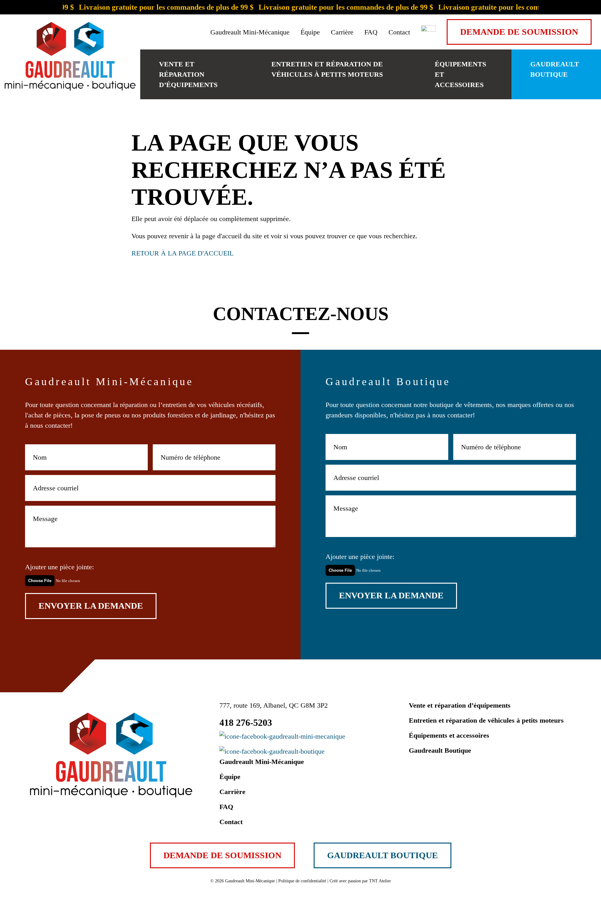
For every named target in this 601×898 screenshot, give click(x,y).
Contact (399, 32)
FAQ (371, 32)
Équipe (310, 32)
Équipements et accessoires (460, 74)
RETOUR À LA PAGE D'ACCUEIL (182, 253)
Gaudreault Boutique (554, 69)
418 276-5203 (245, 722)
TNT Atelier (380, 881)
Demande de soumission (519, 32)
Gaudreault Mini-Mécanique (250, 32)
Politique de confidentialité (302, 881)
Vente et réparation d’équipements (188, 74)
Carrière (342, 32)
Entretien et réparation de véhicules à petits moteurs (327, 69)
